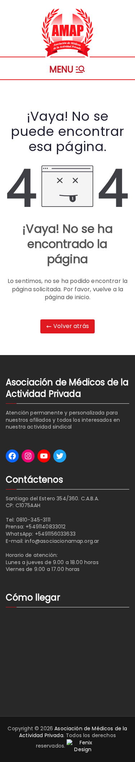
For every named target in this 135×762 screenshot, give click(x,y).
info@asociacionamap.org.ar (62, 541)
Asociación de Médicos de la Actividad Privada (73, 732)
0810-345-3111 (33, 519)
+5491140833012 (46, 526)
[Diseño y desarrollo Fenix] (83, 745)
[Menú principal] (67, 68)
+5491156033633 (55, 533)
